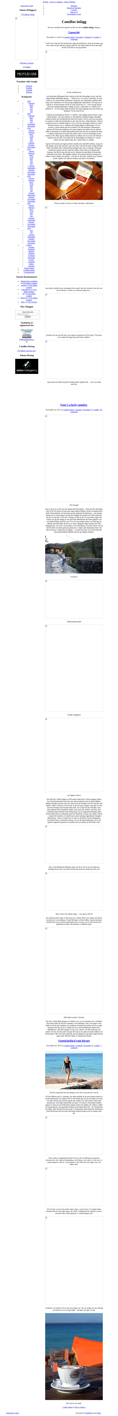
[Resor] (26, 332)
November (86, 410)
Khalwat (24, 298)
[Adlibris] (27, 67)
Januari (31, 130)
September (31, 124)
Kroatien (31, 266)
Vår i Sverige (32, 302)
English (29, 88)
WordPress (89, 1413)
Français (29, 92)
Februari (31, 103)
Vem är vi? (74, 12)
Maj (31, 107)
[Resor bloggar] (27, 330)
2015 (29, 114)
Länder (29, 245)
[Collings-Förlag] (28, 15)
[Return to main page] (59, 2)
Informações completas (29, 281)
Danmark (31, 258)
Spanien (31, 247)
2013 (29, 149)
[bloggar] (26, 334)
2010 (29, 228)
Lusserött (74, 32)
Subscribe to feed (27, 6)
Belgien (31, 251)
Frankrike (31, 249)
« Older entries (67, 1407)
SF (24, 294)
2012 (29, 176)
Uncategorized (29, 272)
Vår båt (74, 10)
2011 (29, 203)
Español (29, 90)
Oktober (31, 145)
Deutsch (29, 86)
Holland (31, 254)
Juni (31, 110)
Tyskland (31, 256)
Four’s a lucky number (73, 404)
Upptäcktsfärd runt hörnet (74, 1040)
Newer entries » (80, 1407)
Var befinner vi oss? (74, 14)
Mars (31, 105)
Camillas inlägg (69, 37)
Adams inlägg (29, 268)
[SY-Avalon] (27, 63)
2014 (29, 128)
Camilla (96, 37)
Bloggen (74, 6)
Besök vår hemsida (74, 8)
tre (81, 532)
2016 (29, 101)
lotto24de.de (26, 290)
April (31, 137)
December (79, 37)
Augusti (31, 143)
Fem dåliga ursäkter (30, 283)
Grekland (87, 37)
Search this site (27, 312)
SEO (23, 302)
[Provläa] (26, 77)
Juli (31, 112)
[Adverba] (26, 351)
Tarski (98, 1413)
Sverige (31, 260)
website (23, 285)
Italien (31, 264)
